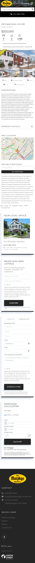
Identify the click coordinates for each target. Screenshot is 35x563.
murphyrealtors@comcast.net (18, 496)
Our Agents (14, 249)
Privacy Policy (15, 296)
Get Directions (17, 171)
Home (1, 206)
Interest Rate (8, 432)
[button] (32, 9)
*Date (6, 340)
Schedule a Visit (24, 319)
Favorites (25, 3)
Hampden (14, 206)
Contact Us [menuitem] (6, 527)
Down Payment (9, 426)
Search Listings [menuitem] (8, 517)
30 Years (8, 415)
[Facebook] (4, 537)
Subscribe (13, 303)
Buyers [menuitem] (5, 521)
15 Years (16, 415)
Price (6, 420)
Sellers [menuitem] (4, 524)
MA (10, 206)
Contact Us (7, 249)
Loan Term (7, 410)
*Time (5, 347)
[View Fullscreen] (3, 146)
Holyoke (20, 206)
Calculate (17, 442)
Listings (6, 206)
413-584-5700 (18, 14)
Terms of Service (21, 393)
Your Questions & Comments (13, 354)
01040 (25, 206)
